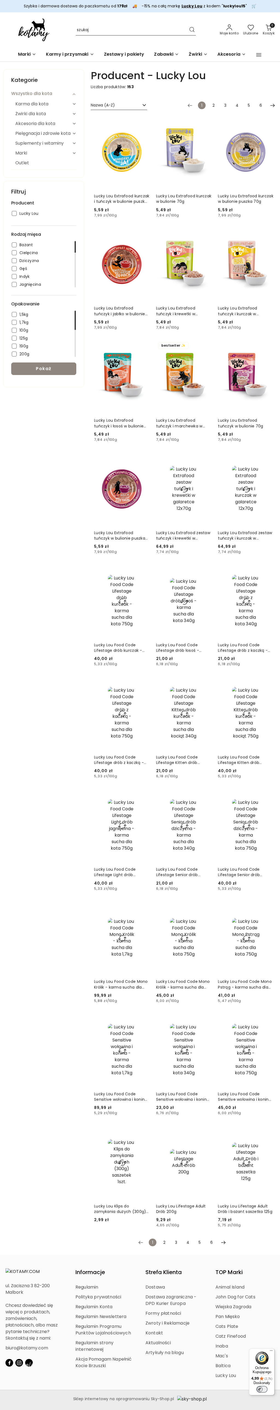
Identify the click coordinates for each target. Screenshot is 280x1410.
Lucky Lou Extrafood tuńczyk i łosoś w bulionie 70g (119, 423)
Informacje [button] (90, 1272)
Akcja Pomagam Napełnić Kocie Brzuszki (103, 1362)
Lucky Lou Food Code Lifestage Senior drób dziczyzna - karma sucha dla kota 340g (181, 872)
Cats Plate (226, 1326)
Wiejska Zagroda (233, 1307)
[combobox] (119, 105)
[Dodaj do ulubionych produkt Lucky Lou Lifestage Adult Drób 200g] (205, 1132)
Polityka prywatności (98, 1297)
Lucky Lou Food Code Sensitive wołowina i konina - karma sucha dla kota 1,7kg (120, 1096)
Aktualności (158, 1343)
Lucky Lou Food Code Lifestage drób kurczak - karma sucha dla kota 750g (121, 647)
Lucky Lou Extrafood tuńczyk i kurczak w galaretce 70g (237, 310)
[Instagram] (19, 1363)
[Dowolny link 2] (29, 1363)
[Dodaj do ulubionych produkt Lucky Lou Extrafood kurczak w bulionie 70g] (205, 122)
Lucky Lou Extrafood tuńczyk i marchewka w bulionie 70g (179, 423)
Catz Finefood (230, 1336)
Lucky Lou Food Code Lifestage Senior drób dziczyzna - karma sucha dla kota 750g (243, 872)
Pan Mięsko (227, 1316)
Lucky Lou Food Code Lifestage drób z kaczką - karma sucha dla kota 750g (121, 759)
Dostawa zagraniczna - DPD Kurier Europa (170, 1300)
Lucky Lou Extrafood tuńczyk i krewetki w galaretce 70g (176, 310)
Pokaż (44, 368)
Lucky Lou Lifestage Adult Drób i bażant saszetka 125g (245, 1208)
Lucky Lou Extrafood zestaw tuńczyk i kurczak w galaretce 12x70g (245, 535)
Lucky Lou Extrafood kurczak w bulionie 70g (184, 198)
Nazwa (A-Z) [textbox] (103, 105)
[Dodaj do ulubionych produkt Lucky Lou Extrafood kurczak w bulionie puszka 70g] (267, 122)
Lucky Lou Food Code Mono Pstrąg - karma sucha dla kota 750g (245, 984)
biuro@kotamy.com (26, 1348)
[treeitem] (43, 93)
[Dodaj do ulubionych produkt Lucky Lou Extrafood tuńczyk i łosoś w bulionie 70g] (143, 346)
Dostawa (155, 1287)
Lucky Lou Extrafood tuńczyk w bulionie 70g (240, 423)
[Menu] (271, 1352)
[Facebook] (9, 1363)
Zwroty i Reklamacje (167, 1323)
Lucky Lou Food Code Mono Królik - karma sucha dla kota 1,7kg (121, 984)
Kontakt (154, 1333)
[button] (258, 54)
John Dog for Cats (235, 1297)
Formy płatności (163, 1313)
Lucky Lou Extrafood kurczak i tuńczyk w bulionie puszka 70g (122, 198)
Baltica (223, 1366)
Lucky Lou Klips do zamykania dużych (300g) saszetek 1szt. (120, 1208)
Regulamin (86, 1287)
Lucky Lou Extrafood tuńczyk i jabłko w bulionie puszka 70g (119, 310)
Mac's (221, 1356)
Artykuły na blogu (164, 1352)
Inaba (221, 1346)
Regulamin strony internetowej (94, 1346)
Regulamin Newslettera (100, 1316)
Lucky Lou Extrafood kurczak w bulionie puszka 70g (245, 198)
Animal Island (229, 1287)
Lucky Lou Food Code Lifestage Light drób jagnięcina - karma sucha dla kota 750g (119, 872)
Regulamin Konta (93, 1307)
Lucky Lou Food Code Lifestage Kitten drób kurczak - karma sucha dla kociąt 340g (182, 759)
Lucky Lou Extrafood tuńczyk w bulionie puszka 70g (119, 535)
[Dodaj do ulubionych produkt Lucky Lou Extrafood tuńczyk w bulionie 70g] (267, 346)
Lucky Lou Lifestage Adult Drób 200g (181, 1208)
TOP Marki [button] (229, 1272)
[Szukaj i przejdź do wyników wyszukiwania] (192, 30)
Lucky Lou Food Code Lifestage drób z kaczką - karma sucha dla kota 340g (245, 647)
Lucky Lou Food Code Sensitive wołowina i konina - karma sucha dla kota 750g (244, 1096)
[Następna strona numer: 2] (273, 105)
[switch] (261, 1389)
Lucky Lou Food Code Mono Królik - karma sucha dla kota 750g (183, 984)
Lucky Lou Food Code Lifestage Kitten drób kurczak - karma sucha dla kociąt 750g (244, 759)
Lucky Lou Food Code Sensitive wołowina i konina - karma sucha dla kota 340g (182, 1096)
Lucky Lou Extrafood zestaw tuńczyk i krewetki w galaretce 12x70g (183, 535)
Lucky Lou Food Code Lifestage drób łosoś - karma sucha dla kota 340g (183, 647)
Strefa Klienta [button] (163, 1272)
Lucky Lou (225, 1375)
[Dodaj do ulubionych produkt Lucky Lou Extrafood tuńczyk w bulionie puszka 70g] (143, 458)
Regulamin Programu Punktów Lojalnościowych (103, 1329)
